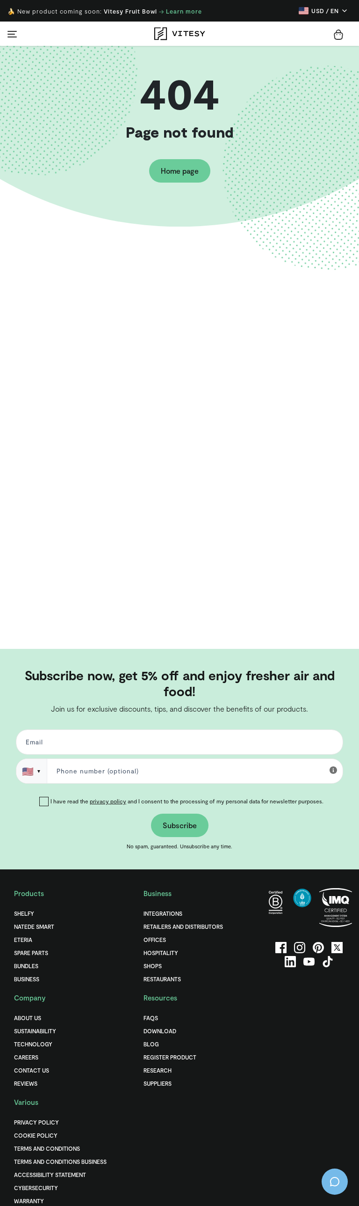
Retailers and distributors (183, 926)
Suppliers (158, 1083)
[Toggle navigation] (12, 34)
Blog (151, 1044)
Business (26, 979)
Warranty (29, 1201)
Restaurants (162, 979)
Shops (153, 966)
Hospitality (161, 952)
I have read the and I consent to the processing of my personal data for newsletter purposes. (186, 801)
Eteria (23, 939)
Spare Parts (31, 952)
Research (158, 1070)
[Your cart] (338, 34)
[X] (337, 947)
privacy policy (108, 801)
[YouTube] (309, 961)
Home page (180, 170)
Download (160, 1031)
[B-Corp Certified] (275, 907)
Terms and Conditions (47, 1148)
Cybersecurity (36, 1187)
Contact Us (31, 1070)
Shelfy (24, 913)
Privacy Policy (36, 1122)
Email (32, 744)
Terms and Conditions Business (60, 1161)
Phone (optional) (37, 665)
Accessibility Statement (50, 1174)
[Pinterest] (318, 947)
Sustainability (35, 1031)
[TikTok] (327, 961)
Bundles (26, 966)
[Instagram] (299, 947)
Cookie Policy (35, 1135)
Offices (155, 939)
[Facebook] (281, 947)
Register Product (170, 1057)
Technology (33, 1044)
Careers (26, 1057)
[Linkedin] (290, 961)
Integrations (163, 913)
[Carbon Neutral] (302, 907)
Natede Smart (34, 926)
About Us (27, 1018)
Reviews (25, 1083)
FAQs (151, 1018)
